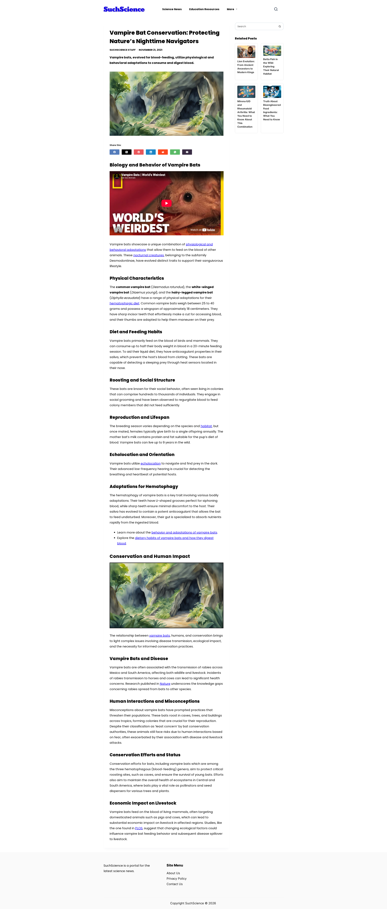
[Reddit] (163, 152)
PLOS (139, 828)
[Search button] (279, 26)
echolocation (151, 463)
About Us (173, 873)
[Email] (187, 152)
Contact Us (175, 884)
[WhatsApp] (175, 152)
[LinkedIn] (151, 152)
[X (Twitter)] (127, 152)
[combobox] (255, 26)
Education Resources (204, 9)
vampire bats (159, 635)
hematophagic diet (124, 303)
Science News (172, 9)
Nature (165, 684)
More (230, 9)
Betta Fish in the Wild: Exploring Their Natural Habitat (271, 66)
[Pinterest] (139, 152)
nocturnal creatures (148, 255)
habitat (206, 426)
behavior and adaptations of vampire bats (184, 532)
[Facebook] (114, 152)
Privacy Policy (177, 878)
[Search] (276, 9)
